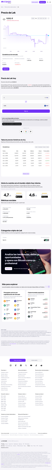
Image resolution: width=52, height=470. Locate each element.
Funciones (3, 370)
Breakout (20, 444)
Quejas (19, 388)
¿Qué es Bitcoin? (21, 421)
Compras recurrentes (5, 386)
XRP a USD (3, 399)
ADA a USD (3, 406)
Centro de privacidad (5, 433)
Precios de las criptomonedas (42, 370)
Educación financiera (23, 414)
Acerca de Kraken (22, 370)
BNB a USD (3, 401)
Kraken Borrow (4, 388)
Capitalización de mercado (7, 58)
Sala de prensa (21, 379)
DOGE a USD (4, 405)
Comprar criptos (4, 372)
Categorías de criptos (40, 384)
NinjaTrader (16, 444)
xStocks (14, 445)
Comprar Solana (21, 405)
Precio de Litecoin (39, 383)
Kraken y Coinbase (22, 428)
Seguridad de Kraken (22, 372)
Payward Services (8, 445)
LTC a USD (3, 410)
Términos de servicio (5, 434)
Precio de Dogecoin (39, 375)
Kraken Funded (4, 390)
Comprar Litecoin (22, 406)
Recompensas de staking (6, 384)
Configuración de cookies (23, 433)
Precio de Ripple (38, 377)
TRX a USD (3, 408)
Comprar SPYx (4, 421)
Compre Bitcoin (21, 396)
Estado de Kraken (22, 384)
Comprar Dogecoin (22, 399)
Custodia (40, 445)
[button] (33, 18)
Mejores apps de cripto (23, 424)
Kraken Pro (11, 444)
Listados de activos (22, 383)
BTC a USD (3, 396)
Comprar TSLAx (4, 418)
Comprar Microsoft (39, 405)
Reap (25, 445)
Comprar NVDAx (4, 416)
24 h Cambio (17, 62)
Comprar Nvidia (38, 396)
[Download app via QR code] (30, 131)
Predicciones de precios (40, 386)
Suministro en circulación (19, 58)
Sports (4, 240)
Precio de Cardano (39, 379)
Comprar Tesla (38, 398)
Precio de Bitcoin (39, 372)
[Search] (47, 2)
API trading (3, 383)
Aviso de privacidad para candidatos (36, 434)
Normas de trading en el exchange (16, 434)
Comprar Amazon (39, 401)
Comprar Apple (38, 399)
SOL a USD (3, 403)
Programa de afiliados (23, 381)
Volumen (28, 58)
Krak (32, 445)
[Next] (49, 286)
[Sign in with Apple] (21, 131)
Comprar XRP (21, 401)
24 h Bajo (4, 62)
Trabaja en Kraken (22, 374)
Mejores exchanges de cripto (24, 426)
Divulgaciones (26, 434)
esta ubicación (13, 343)
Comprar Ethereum (22, 398)
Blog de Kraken (21, 375)
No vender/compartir (32, 433)
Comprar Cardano (22, 403)
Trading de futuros (5, 377)
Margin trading (4, 375)
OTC (37, 445)
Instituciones (4, 381)
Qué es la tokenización (23, 423)
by (4, 441)
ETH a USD (3, 398)
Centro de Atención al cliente (24, 386)
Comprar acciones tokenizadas (8, 414)
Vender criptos (4, 374)
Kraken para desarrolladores (24, 377)
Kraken (6, 444)
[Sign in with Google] (26, 131)
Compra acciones (39, 394)
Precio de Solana (38, 381)
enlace (18, 454)
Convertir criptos (5, 394)
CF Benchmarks (20, 445)
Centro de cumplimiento (42, 433)
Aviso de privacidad (13, 433)
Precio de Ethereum (39, 374)
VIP (23, 444)
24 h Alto (41, 58)
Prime (34, 445)
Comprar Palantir (39, 403)
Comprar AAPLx (4, 420)
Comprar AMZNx (4, 423)
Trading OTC (4, 379)
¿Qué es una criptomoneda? (24, 416)
